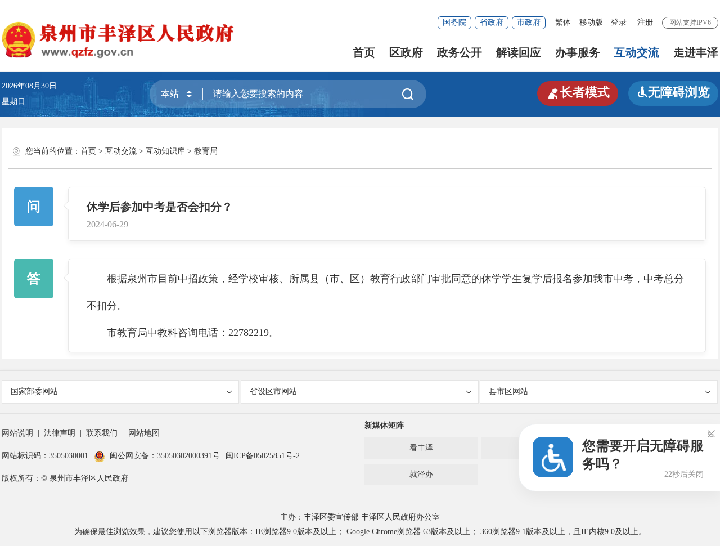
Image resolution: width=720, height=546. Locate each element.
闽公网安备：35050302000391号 (165, 455)
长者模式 (578, 92)
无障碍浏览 (673, 92)
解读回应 (518, 52)
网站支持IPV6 (690, 22)
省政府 (491, 22)
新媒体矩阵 (384, 425)
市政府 (529, 22)
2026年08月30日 (33, 86)
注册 (645, 22)
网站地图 (144, 433)
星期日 (13, 101)
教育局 (206, 151)
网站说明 (17, 433)
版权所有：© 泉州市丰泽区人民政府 (65, 478)
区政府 (406, 52)
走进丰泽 (695, 52)
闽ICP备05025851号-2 (263, 455)
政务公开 (459, 52)
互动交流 (636, 52)
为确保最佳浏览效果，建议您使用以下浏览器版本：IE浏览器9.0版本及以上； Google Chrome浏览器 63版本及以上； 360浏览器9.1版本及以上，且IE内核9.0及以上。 (360, 531)
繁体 (563, 22)
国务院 (454, 22)
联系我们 (102, 433)
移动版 (591, 22)
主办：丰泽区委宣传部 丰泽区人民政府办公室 (360, 517)
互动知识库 (165, 151)
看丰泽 (421, 448)
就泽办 (421, 474)
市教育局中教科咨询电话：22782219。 (183, 332)
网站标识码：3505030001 (45, 455)
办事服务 (577, 52)
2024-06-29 (107, 224)
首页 (364, 52)
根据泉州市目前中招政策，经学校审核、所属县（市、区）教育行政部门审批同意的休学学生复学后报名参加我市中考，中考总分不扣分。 (385, 292)
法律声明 (59, 433)
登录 (619, 22)
